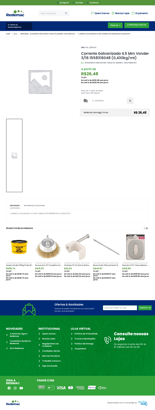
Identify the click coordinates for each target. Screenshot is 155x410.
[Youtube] (21, 388)
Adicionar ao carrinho (29, 238)
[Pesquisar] (66, 13)
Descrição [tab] (15, 205)
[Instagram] (15, 388)
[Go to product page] (19, 247)
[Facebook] (9, 388)
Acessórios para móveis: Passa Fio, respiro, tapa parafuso (111, 63)
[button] (145, 228)
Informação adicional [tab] (34, 205)
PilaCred (114, 25)
